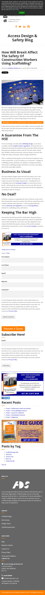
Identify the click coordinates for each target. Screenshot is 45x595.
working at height (21, 183)
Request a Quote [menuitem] (7, 545)
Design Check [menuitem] (6, 524)
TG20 (7, 253)
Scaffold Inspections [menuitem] (8, 527)
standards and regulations (14, 206)
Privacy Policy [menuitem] (6, 552)
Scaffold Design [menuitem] (7, 516)
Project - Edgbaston (12, 417)
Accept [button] (22, 13)
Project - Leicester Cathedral (15, 413)
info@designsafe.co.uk (11, 578)
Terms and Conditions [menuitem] (9, 556)
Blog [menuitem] (3, 542)
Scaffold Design (12, 452)
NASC (8, 459)
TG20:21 (9, 457)
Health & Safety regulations (21, 146)
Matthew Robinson (14, 68)
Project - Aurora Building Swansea (16, 411)
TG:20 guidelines (33, 206)
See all (4, 465)
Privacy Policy (15, 9)
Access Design (31, 226)
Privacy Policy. (13, 311)
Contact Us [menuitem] (5, 549)
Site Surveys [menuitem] (6, 520)
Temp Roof (10, 461)
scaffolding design (27, 144)
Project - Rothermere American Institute (18, 408)
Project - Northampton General (15, 415)
